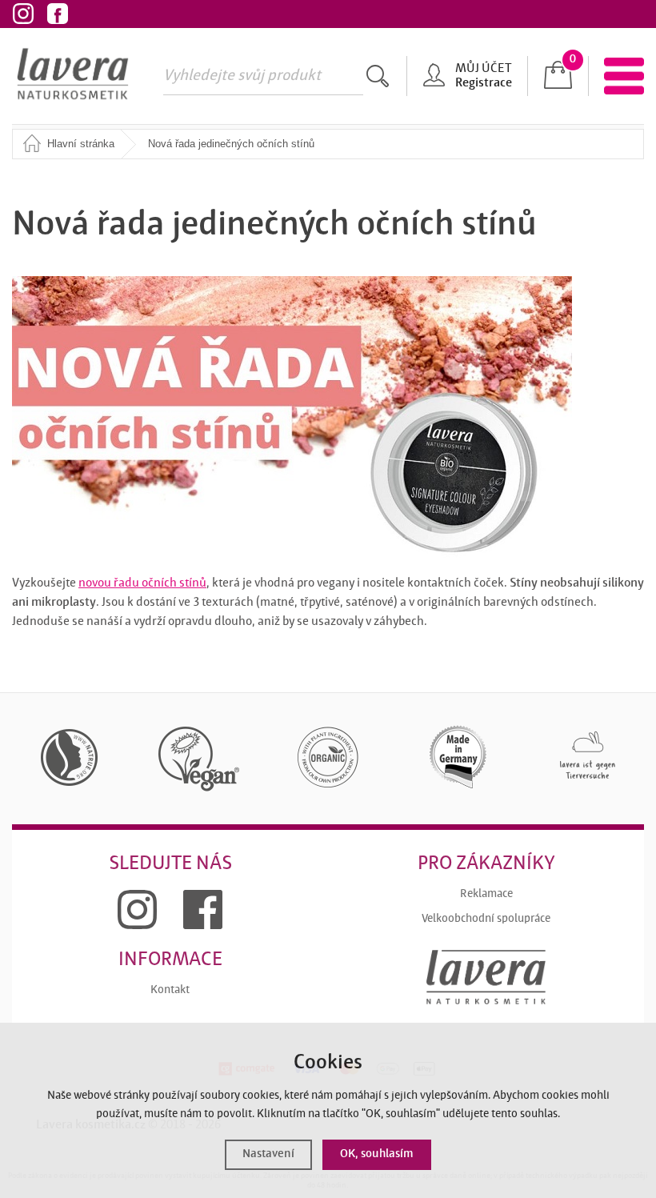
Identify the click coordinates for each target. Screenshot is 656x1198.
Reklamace (486, 894)
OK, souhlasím (377, 1154)
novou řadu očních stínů (142, 583)
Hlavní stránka (80, 144)
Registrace (483, 83)
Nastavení (268, 1154)
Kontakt (170, 990)
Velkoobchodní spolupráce (486, 919)
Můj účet (483, 68)
